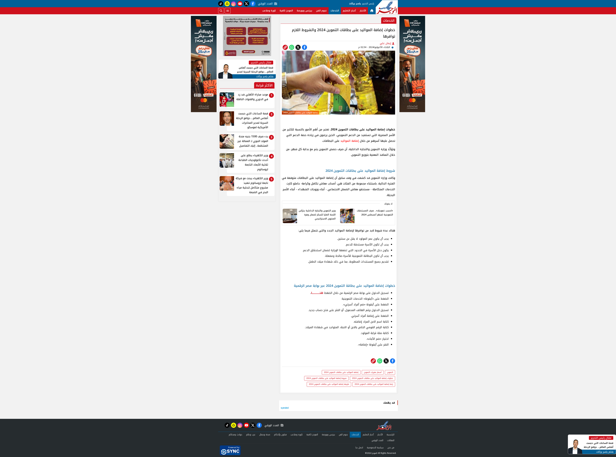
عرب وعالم (250, 434)
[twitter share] (298, 47)
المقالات (390, 440)
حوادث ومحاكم (235, 434)
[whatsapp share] (291, 47)
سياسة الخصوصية (375, 447)
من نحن (390, 447)
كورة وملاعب (269, 11)
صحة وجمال (264, 434)
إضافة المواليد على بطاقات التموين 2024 (341, 372)
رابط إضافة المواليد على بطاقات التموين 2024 (374, 384)
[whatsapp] (285, 47)
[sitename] (383, 425)
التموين (390, 372)
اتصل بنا (359, 447)
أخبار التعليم (349, 11)
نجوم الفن (321, 11)
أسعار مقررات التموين (372, 372)
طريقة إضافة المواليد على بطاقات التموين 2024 (329, 384)
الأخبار (363, 11)
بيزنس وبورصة (304, 11)
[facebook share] (304, 47)
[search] (221, 11)
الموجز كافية (286, 11)
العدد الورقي (265, 3)
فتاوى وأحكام (280, 434)
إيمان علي (386, 43)
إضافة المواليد (349, 140)
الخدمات (334, 11)
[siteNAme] (387, 7)
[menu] (228, 11)
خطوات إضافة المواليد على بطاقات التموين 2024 (372, 378)
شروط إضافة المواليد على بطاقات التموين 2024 (326, 378)
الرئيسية (390, 434)
